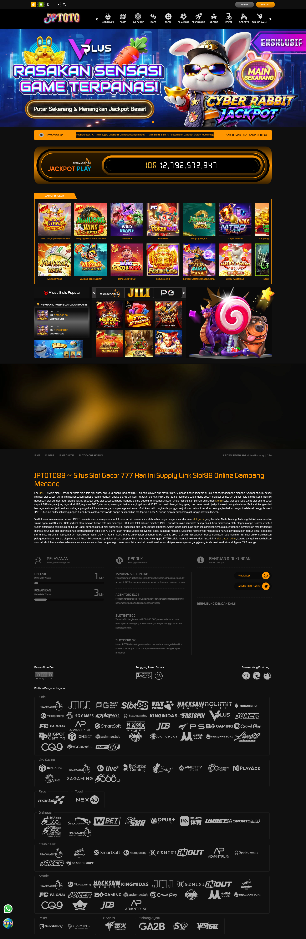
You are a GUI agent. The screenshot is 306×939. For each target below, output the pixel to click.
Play (84, 169)
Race (153, 22)
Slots (123, 22)
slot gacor (198, 519)
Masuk (244, 4)
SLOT (37, 455)
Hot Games (108, 22)
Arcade (214, 22)
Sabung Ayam (259, 22)
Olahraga (183, 22)
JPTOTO (43, 492)
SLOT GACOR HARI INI (91, 455)
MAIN (57, 219)
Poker (228, 22)
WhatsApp (244, 575)
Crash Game (198, 22)
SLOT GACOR (66, 455)
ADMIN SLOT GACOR (249, 586)
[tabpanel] (153, 78)
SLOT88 (49, 455)
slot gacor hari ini (226, 538)
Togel (168, 22)
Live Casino (138, 22)
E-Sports (244, 22)
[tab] (110, 293)
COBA (112, 310)
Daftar (265, 4)
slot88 (219, 500)
